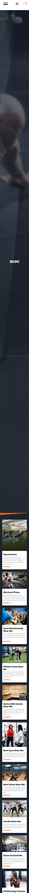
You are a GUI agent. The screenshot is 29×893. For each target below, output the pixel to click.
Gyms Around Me (12, 855)
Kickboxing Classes (14, 891)
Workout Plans (11, 592)
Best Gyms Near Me (14, 784)
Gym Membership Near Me (13, 629)
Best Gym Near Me (13, 750)
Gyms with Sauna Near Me (13, 705)
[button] (17, 4)
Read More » (7, 566)
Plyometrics (10, 554)
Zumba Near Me (12, 821)
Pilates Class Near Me (13, 668)
